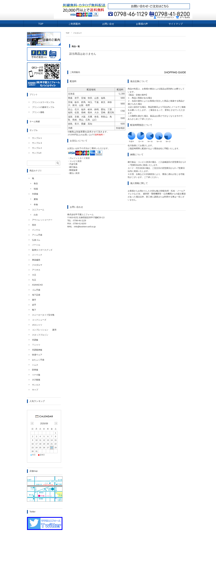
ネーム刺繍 (35, 121)
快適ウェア (37, 355)
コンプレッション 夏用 (44, 330)
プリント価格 (38, 112)
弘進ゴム (36, 240)
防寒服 (35, 370)
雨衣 (34, 225)
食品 (36, 183)
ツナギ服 (36, 375)
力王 (34, 275)
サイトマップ (176, 24)
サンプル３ (37, 143)
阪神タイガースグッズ (42, 250)
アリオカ (36, 270)
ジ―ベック (37, 255)
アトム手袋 (37, 235)
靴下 (34, 310)
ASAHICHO (37, 285)
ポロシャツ (37, 325)
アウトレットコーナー (42, 220)
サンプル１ (37, 138)
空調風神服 (37, 350)
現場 (36, 189)
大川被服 (36, 380)
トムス (35, 365)
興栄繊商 (36, 260)
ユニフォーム (38, 209)
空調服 (35, 340)
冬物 (36, 204)
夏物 (36, 199)
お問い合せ (108, 24)
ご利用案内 (74, 24)
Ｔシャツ (36, 345)
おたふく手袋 (38, 360)
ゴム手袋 (36, 290)
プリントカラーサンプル (43, 102)
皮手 (34, 305)
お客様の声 (142, 24)
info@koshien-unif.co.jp (85, 226)
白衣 (36, 215)
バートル (36, 245)
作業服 (35, 194)
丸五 (34, 280)
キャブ (35, 390)
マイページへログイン (165, 17)
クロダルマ (37, 265)
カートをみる (185, 17)
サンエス (36, 385)
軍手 (34, 300)
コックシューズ (39, 320)
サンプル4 (36, 153)
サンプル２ (37, 148)
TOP (40, 24)
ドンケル (36, 230)
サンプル (34, 130)
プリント (34, 94)
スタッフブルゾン (40, 335)
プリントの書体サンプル (43, 107)
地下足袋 (36, 295)
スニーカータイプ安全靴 (43, 315)
